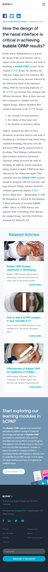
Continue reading (35, 284)
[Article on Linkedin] (19, 16)
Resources (32, 529)
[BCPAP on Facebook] (3, 521)
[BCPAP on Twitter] (16, 521)
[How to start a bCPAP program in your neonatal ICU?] (24, 311)
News (30, 533)
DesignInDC (20, 510)
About (6, 529)
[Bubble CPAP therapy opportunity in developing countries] (24, 260)
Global (6, 541)
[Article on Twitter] (12, 16)
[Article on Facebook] (5, 16)
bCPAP (14, 70)
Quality (6, 537)
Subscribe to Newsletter (24, 558)
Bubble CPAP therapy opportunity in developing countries (21, 268)
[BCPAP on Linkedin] (9, 520)
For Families (8, 533)
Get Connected (34, 537)
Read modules (12, 471)
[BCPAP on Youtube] (22, 521)
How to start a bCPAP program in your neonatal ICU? (24, 319)
